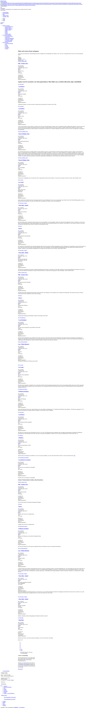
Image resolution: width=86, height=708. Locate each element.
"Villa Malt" (21, 620)
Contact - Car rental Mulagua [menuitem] (9, 693)
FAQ (6, 44)
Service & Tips (5, 42)
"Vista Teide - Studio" (23, 205)
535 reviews (2, 8)
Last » (21, 650)
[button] (43, 23)
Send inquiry (20, 669)
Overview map (8, 34)
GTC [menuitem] (4, 703)
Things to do (7, 37)
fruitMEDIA (16, 707)
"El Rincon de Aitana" (23, 391)
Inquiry (6, 32)
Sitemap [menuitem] (4, 705)
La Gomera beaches (9, 36)
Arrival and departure (9, 43)
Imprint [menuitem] (4, 702)
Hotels (6, 30)
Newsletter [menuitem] (6, 691)
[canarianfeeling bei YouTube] (9, 699)
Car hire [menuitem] (5, 690)
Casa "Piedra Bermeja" (23, 344)
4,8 (1, 7)
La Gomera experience (7, 35)
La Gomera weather (9, 40)
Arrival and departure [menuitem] (7, 687)
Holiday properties (6, 25)
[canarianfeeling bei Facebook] (10, 697)
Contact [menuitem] (5, 692)
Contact (6, 48)
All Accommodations (9, 26)
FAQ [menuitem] (4, 688)
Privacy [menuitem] (4, 704)
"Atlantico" (21, 437)
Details (19, 68)
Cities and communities (9, 38)
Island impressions (8, 41)
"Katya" (20, 228)
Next (21, 649)
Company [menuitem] (5, 686)
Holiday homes (8, 27)
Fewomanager (22, 707)
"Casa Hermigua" (22, 320)
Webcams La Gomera (9, 39)
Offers (6, 31)
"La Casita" (21, 182)
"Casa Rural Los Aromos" (24, 459)
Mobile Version (3, 0)
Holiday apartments (8, 28)
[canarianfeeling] (6, 671)
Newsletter (7, 47)
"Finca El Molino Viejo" (24, 133)
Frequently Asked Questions (24, 663)
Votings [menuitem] (5, 689)
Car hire (6, 46)
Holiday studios (8, 29)
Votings (6, 45)
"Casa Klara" (21, 86)
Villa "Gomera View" (23, 63)
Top (1, 685)
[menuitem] (4, 18)
